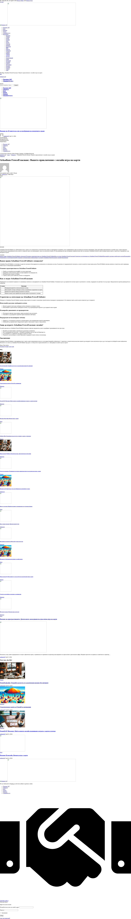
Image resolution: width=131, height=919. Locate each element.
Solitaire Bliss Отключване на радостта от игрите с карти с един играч (15, 436)
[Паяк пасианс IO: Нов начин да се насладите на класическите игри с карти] (5, 573)
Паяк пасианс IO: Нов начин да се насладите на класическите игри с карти (16, 576)
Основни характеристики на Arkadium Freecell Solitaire (40, 256)
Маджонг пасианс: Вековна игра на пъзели (9, 611)
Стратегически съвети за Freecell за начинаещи (10, 383)
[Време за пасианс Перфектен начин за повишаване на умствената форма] (5, 503)
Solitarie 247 (3, 76)
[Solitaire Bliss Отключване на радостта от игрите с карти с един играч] (5, 433)
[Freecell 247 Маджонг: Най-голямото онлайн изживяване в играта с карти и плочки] (5, 398)
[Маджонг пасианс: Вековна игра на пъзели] (5, 608)
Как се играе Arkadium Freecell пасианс (65, 256)
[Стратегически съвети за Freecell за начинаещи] (5, 380)
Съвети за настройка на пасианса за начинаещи (10, 594)
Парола (2, 910)
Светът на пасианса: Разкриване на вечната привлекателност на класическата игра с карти (20, 471)
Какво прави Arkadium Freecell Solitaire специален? (13, 256)
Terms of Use (29, 0)
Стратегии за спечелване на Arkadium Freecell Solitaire (89, 256)
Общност (2, 156)
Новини (2, 386)
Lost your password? (5, 918)
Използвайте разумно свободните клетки (113, 256)
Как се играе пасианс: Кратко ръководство (9, 524)
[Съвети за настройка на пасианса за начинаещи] (5, 591)
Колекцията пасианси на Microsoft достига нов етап (11, 541)
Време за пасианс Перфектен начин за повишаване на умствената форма (16, 506)
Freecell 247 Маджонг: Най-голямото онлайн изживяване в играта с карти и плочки (18, 401)
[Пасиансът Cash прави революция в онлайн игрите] (5, 556)
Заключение (65, 257)
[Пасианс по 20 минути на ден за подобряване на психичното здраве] (23, 128)
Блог (1, 421)
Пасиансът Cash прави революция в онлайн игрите (11, 559)
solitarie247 (6, 136)
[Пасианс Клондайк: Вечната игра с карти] (5, 415)
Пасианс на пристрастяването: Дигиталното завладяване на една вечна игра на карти (28, 619)
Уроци (1, 368)
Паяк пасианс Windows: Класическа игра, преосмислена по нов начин (15, 453)
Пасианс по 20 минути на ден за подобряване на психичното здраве (22, 131)
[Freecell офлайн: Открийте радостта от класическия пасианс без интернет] (5, 363)
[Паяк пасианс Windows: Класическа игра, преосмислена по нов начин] (5, 450)
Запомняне (4, 913)
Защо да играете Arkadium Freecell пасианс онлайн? (48, 257)
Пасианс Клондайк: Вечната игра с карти (9, 418)
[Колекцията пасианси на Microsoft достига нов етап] (5, 538)
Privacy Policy (20, 0)
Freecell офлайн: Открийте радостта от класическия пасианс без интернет (16, 365)
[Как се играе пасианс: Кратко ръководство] (5, 521)
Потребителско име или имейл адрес (9, 907)
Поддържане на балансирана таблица (25, 257)
